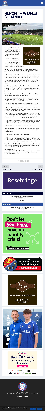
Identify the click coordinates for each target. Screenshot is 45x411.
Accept (33, 408)
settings (3, 409)
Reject (39, 408)
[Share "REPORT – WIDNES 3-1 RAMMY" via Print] (28, 161)
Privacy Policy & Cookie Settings (22, 396)
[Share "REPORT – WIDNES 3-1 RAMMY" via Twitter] (23, 161)
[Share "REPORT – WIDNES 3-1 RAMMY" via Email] (25, 161)
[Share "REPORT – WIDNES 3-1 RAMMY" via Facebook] (21, 161)
